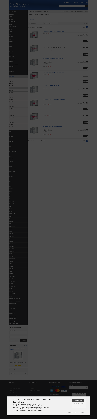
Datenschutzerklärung (70, 412)
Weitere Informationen (79, 403)
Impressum (81, 412)
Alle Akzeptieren (78, 400)
